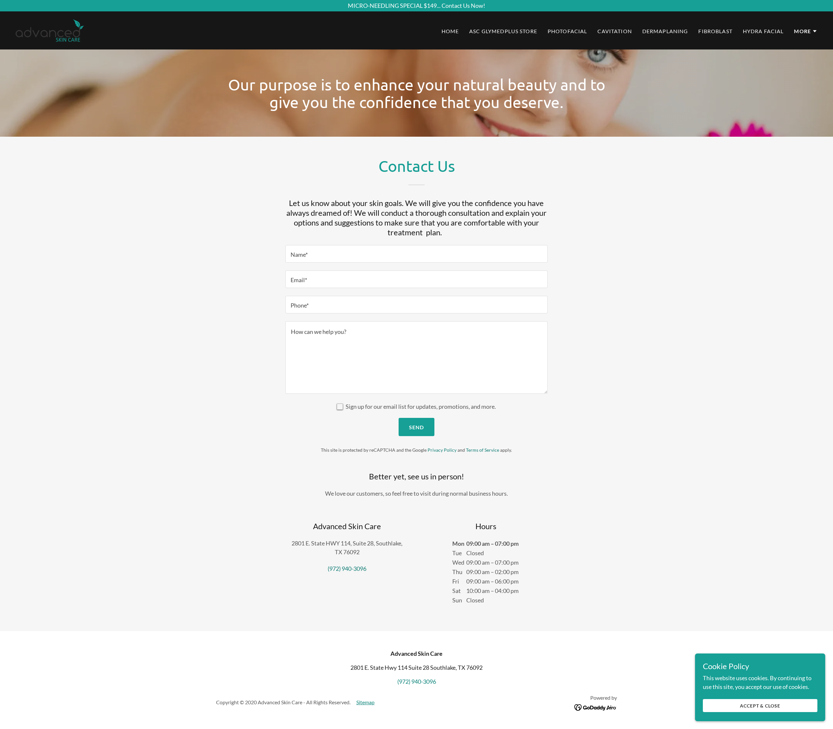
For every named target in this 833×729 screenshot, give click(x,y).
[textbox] (416, 254)
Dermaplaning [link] (665, 31)
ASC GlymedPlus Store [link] (503, 31)
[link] (50, 29)
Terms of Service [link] (482, 450)
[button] (805, 31)
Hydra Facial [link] (763, 31)
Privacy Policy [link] (442, 450)
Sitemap (365, 702)
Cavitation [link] (614, 31)
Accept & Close (760, 705)
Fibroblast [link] (715, 31)
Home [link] (450, 31)
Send (416, 427)
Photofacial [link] (567, 31)
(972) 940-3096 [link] (347, 568)
